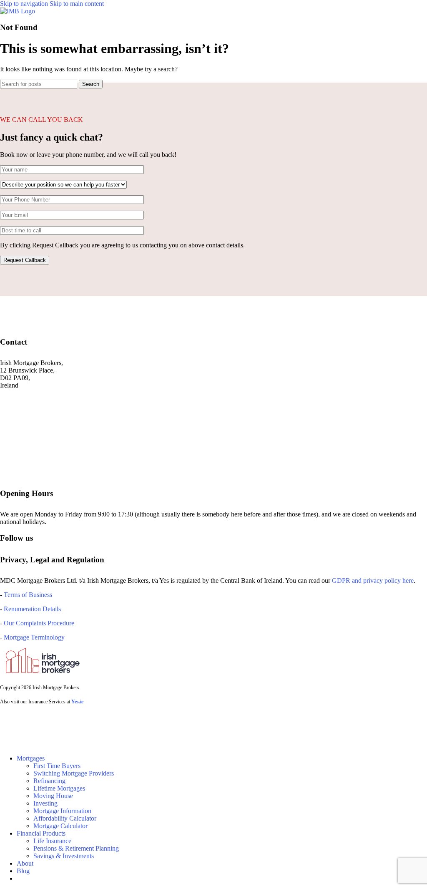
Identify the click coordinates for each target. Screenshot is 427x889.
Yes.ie (77, 702)
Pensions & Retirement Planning (76, 848)
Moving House (53, 795)
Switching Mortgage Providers (73, 773)
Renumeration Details (32, 608)
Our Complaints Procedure (39, 623)
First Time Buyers (56, 765)
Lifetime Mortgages (59, 788)
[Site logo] (17, 11)
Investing (45, 803)
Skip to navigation (25, 3)
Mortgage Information (62, 810)
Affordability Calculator (64, 818)
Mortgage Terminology (33, 637)
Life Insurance (52, 840)
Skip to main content (77, 3)
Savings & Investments (63, 855)
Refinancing (49, 780)
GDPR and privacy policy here (373, 580)
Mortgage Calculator (60, 825)
